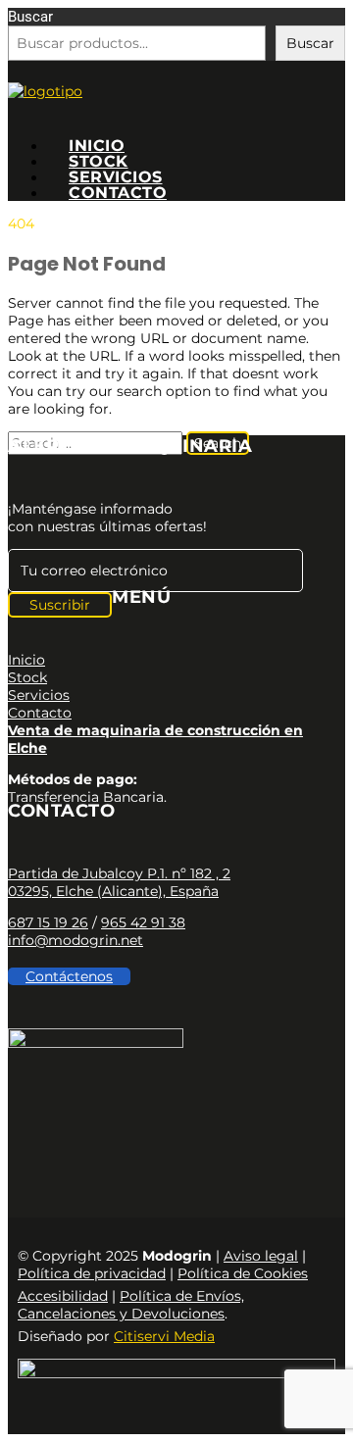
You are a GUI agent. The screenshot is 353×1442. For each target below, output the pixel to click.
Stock (98, 161)
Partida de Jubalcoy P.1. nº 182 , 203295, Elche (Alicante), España (119, 882)
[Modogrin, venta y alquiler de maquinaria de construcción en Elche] (45, 91)
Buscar (30, 16)
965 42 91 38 (143, 922)
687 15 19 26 (48, 922)
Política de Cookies (242, 1273)
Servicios (116, 177)
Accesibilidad (63, 1296)
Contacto (118, 192)
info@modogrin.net (75, 940)
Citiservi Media (164, 1336)
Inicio (97, 145)
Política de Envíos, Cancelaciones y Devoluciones (131, 1304)
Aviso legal (261, 1256)
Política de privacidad (92, 1273)
